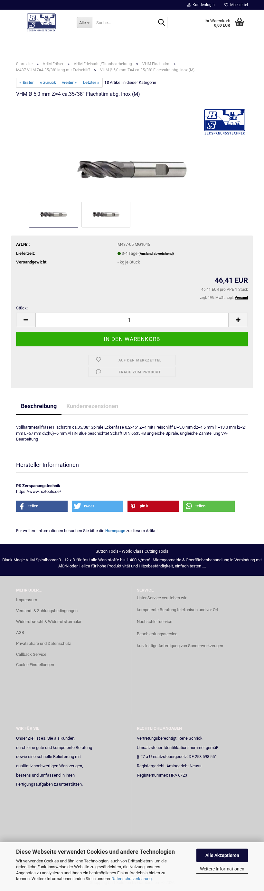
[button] (25, 320)
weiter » (69, 82)
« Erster (26, 82)
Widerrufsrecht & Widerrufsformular (48, 621)
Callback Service (31, 654)
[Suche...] (161, 23)
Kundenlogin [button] (203, 5)
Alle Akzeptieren (222, 855)
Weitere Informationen (222, 868)
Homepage (115, 530)
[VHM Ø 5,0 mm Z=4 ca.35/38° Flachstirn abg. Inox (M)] (132, 151)
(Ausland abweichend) (156, 254)
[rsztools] (41, 22)
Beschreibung (39, 406)
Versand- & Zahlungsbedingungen (47, 610)
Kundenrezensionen (92, 406)
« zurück (48, 82)
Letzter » (91, 82)
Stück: (22, 308)
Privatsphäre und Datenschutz (43, 643)
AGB (20, 632)
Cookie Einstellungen (35, 664)
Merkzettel (238, 5)
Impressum (26, 599)
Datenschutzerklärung (131, 878)
